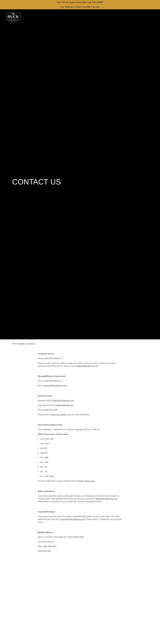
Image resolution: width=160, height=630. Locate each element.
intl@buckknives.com (64, 405)
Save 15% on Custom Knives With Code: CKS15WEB (80, 2)
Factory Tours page (86, 481)
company (21, 344)
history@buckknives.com (106, 499)
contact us (31, 344)
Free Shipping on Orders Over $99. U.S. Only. (80, 7)
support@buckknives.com (87, 366)
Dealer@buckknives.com (63, 401)
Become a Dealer (59, 415)
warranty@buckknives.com (55, 386)
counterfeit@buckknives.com (72, 519)
